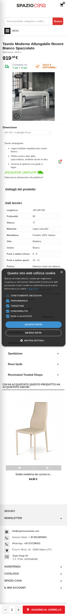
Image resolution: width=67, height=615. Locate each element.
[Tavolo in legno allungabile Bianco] (33, 96)
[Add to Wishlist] (20, 467)
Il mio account (15, 587)
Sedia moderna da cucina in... (33, 474)
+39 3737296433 (32, 543)
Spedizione (15, 353)
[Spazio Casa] (31, 5)
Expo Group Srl (20, 555)
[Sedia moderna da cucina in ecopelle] (33, 430)
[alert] (33, 307)
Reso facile (15, 364)
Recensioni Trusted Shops (25, 374)
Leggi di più (32, 288)
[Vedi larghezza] (17, 116)
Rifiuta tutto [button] (33, 332)
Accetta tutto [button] (33, 324)
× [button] (61, 272)
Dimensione (10, 127)
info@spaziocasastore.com (25, 531)
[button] (33, 340)
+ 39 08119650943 (37, 537)
